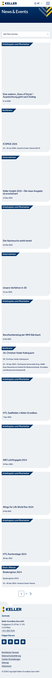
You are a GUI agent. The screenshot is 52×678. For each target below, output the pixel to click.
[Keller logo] (9, 3)
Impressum (6, 666)
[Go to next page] (31, 594)
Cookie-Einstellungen (11, 659)
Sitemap (5, 662)
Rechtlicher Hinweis (10, 652)
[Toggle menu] (47, 3)
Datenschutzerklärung (11, 656)
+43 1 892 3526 (8, 630)
